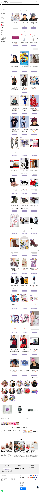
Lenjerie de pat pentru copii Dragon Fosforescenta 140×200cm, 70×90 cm (34, 228)
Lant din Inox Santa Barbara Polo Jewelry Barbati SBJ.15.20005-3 (24, 43)
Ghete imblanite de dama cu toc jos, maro (15, 250)
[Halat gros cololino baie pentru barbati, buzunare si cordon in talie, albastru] (24, 100)
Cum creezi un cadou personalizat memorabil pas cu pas (19, 451)
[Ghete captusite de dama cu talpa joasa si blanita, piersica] (14, 182)
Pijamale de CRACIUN (3, 9)
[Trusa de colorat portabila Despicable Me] (24, 243)
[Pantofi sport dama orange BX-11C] (34, 182)
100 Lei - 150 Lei (3, 37)
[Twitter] (20, 468)
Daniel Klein (9, 430)
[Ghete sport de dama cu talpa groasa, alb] (24, 164)
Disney (14, 430)
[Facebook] (16, 468)
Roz (2, 25)
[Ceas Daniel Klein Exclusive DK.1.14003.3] (19, 409)
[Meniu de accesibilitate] (38, 487)
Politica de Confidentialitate (4, 478)
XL (1, 30)
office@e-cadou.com (32, 468)
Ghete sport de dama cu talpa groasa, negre (24, 188)
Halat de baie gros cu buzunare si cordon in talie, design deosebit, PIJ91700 (24, 129)
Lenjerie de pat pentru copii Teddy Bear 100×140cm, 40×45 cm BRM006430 (24, 268)
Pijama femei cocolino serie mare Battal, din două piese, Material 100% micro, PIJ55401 (34, 108)
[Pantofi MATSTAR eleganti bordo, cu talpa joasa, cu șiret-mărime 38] (34, 200)
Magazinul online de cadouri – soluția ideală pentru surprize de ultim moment (6, 451)
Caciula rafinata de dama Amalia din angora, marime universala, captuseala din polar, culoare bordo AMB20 (34, 129)
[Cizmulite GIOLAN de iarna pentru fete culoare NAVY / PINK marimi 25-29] (24, 143)
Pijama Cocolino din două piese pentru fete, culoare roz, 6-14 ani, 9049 (34, 327)
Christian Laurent (4, 430)
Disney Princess (19, 433)
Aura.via (2, 44)
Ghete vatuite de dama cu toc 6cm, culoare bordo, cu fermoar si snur (34, 250)
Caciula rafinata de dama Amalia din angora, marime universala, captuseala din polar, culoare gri (33, 23)
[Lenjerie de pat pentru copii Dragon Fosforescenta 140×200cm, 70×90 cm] (34, 220)
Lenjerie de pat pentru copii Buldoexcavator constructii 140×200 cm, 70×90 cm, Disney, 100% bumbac (24, 286)
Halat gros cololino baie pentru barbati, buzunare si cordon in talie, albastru (24, 108)
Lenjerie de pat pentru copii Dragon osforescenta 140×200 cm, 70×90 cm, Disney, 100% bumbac (14, 286)
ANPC (11, 480)
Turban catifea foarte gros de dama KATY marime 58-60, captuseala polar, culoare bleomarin (24, 23)
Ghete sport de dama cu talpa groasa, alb (24, 170)
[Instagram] (23, 468)
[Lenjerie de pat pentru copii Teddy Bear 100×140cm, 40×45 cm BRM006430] (24, 262)
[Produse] (1, 4)
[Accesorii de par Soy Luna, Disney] (24, 297)
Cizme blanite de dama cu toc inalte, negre (34, 170)
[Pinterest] (17, 468)
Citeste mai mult (2, 459)
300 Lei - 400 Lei (3, 39)
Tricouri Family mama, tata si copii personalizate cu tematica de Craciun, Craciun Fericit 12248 (15, 23)
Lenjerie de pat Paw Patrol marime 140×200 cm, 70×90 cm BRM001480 (24, 66)
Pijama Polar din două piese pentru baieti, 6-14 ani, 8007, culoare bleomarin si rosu (24, 349)
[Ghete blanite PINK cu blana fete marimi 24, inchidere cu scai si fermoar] (34, 143)
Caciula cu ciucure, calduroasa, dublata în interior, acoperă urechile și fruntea (34, 370)
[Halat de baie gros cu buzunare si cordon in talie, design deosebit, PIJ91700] (24, 122)
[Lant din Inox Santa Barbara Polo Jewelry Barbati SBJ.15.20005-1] (33, 38)
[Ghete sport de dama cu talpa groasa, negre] (24, 183)
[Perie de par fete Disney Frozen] (34, 280)
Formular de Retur (13, 479)
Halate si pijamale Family (3, 14)
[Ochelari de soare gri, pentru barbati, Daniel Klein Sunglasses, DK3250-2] (32, 409)
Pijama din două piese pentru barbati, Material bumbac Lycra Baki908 (15, 108)
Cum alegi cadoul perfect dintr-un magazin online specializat (31, 451)
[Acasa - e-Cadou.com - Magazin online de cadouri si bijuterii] (4, 2)
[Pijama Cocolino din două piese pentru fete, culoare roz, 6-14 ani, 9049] (34, 318)
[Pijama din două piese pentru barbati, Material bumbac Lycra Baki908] (14, 100)
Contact (2, 480)
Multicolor (3, 23)
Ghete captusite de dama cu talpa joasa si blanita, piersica (14, 188)
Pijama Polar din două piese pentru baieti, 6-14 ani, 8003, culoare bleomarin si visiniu (14, 349)
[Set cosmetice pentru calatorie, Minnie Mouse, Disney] (24, 318)
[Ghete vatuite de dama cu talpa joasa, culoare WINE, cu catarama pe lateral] (14, 262)
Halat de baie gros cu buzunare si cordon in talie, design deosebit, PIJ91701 (14, 129)
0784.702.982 (32, 467)
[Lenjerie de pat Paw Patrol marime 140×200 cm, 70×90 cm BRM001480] (24, 58)
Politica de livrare (3, 479)
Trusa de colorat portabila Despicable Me (24, 250)
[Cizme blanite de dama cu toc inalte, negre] (34, 163)
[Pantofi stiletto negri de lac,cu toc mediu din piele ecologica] (24, 220)
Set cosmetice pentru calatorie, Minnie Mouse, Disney (24, 327)
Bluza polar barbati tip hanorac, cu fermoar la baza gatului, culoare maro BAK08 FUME (24, 87)
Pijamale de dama (3, 10)
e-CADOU (30, 433)
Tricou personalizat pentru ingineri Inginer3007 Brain (14, 87)
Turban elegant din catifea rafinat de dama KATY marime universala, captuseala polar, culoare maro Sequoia (34, 66)
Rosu (2, 24)
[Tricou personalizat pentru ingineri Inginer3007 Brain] (14, 80)
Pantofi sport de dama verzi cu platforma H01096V (15, 206)
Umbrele (2, 17)
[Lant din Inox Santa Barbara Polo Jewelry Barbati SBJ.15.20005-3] (24, 38)
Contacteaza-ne (23, 488)
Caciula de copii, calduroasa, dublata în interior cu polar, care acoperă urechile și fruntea (14, 370)
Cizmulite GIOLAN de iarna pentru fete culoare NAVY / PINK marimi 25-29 (24, 150)
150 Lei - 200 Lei (3, 38)
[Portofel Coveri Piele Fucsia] (15, 38)
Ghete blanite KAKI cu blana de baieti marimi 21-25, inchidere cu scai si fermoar (14, 170)
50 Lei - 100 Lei (2, 36)
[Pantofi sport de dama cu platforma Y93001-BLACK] (24, 200)
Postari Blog (19, 439)
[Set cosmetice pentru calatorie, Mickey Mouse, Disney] (14, 318)
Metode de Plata (12, 476)
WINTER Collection (3, 13)
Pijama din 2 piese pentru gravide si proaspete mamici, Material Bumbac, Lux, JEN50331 (14, 150)
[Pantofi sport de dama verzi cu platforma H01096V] (14, 200)
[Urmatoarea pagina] (37, 377)
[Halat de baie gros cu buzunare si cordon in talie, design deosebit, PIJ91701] (14, 122)
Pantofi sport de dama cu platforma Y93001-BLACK (24, 206)
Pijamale (1, 12)
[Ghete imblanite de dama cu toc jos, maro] (14, 242)
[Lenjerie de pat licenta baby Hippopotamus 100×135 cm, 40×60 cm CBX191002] (14, 220)
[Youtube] (18, 468)
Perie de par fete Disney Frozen (34, 285)
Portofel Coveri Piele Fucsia (15, 42)
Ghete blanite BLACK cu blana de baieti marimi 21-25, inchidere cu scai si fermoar (34, 349)
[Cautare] (21, 2)
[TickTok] (21, 468)
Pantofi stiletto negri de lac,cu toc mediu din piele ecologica (24, 228)
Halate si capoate (2, 11)
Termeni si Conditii (3, 477)
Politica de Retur (12, 477)
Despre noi (2, 476)
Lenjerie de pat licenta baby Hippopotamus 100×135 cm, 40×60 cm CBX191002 (14, 228)
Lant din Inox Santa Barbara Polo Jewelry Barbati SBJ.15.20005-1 (33, 43)
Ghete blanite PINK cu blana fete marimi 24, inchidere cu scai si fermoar (34, 150)
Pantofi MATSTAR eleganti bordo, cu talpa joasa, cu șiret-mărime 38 (34, 206)
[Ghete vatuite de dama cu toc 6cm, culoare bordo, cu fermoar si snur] (34, 243)
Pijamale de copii (2, 18)
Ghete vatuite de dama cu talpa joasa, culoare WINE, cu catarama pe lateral (14, 268)
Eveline (35, 433)
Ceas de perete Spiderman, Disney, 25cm (14, 303)
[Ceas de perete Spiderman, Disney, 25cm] (14, 297)
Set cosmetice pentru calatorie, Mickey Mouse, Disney (15, 327)
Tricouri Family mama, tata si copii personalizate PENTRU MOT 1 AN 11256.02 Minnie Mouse (34, 87)
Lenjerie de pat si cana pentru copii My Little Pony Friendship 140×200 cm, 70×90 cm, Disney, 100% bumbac (34, 303)
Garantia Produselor (13, 478)
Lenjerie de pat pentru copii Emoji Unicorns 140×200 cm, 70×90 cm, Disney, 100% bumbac (34, 268)
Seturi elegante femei (3, 16)
